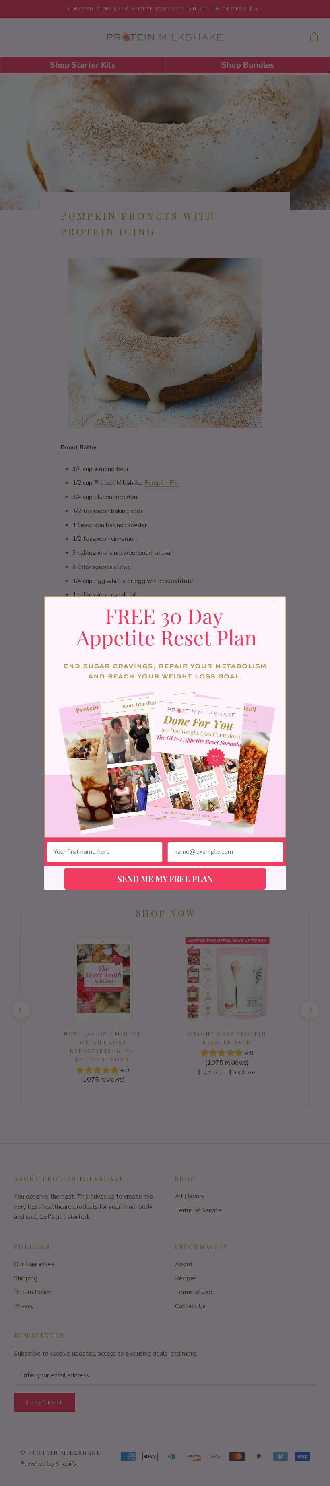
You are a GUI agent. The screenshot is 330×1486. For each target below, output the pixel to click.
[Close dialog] (274, 608)
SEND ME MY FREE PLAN (165, 878)
